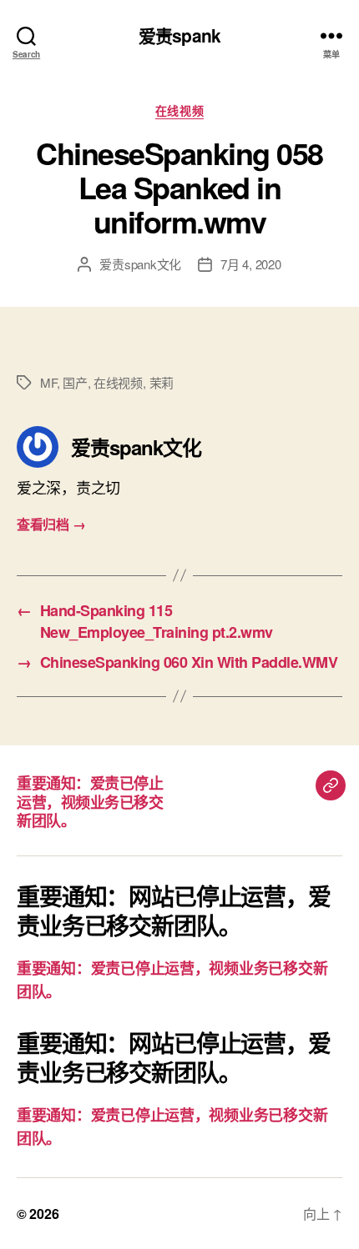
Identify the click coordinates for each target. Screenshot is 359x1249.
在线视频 (179, 110)
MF (48, 382)
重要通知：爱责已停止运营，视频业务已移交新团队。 (90, 801)
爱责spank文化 (140, 264)
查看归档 (51, 524)
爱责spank (179, 35)
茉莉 (161, 382)
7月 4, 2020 (250, 264)
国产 (75, 382)
